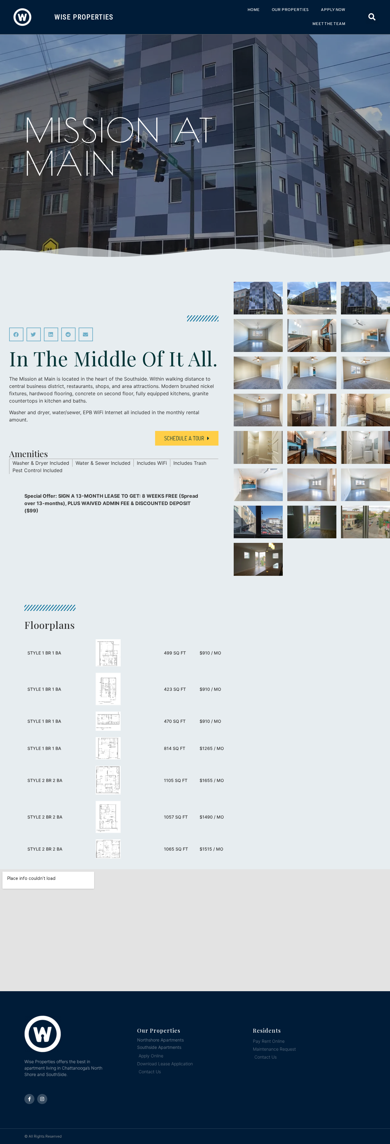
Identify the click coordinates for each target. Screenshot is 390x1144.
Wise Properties (83, 17)
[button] (372, 17)
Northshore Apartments (160, 1039)
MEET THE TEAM (328, 24)
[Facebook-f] (29, 1099)
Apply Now (333, 10)
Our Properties (290, 10)
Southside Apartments (159, 1047)
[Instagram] (42, 1099)
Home (253, 10)
